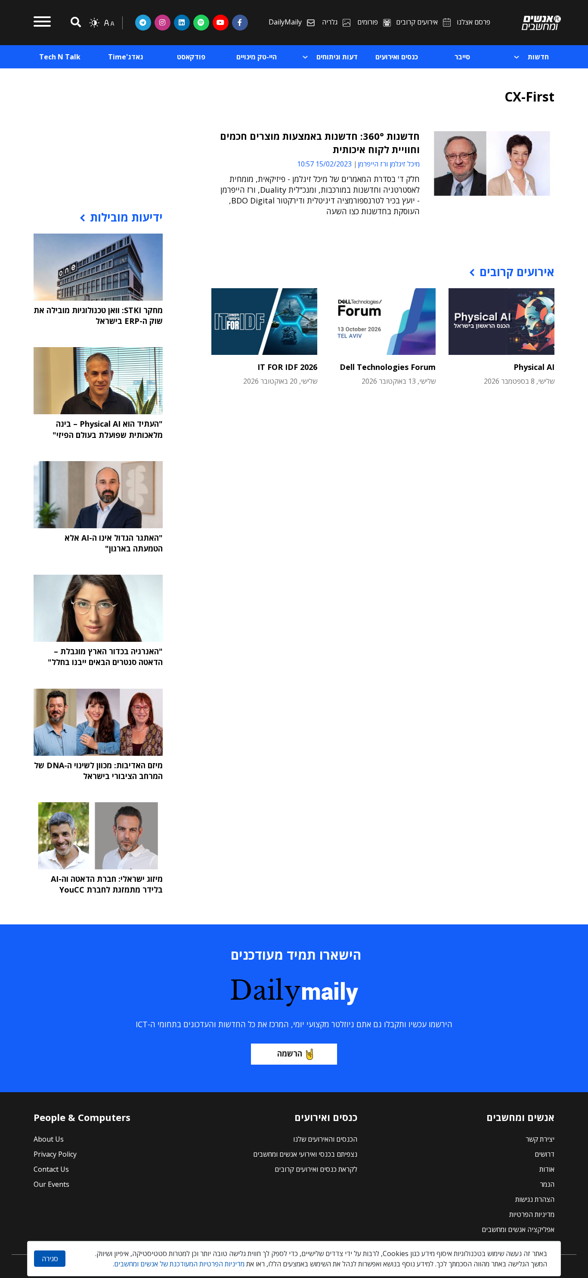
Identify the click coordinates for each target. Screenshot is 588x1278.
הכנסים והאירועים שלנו (325, 1139)
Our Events (51, 1184)
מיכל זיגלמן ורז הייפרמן (389, 163)
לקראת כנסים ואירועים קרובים (316, 1169)
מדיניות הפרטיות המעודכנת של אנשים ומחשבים (179, 1264)
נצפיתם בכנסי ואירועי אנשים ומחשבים (305, 1154)
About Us (49, 1139)
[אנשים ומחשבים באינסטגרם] (162, 22)
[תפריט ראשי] (42, 23)
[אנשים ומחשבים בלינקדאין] (182, 22)
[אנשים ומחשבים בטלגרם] (143, 22)
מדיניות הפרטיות (531, 1214)
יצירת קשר (540, 1139)
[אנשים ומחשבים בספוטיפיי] (201, 22)
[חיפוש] (74, 22)
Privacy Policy (55, 1154)
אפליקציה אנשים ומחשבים (518, 1229)
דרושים (544, 1154)
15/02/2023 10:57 (324, 164)
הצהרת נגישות (534, 1199)
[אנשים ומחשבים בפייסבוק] (240, 22)
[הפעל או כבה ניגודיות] (94, 22)
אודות (546, 1169)
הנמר (547, 1184)
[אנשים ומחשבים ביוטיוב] (220, 22)
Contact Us (51, 1169)
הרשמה (289, 1053)
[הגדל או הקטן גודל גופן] (108, 22)
